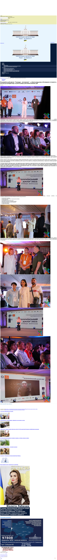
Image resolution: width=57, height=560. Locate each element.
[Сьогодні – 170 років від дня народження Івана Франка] (4, 454)
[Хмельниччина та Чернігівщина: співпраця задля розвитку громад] (4, 418)
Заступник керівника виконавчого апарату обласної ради (11, 70)
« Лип (1, 558)
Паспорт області (6, 65)
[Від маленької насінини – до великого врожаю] (4, 445)
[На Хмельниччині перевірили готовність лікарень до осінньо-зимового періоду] (4, 436)
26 (2, 556)
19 (2, 555)
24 (0, 556)
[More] (18, 405)
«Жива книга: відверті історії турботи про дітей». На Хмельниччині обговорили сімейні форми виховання (19, 429)
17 (0, 555)
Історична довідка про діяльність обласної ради (10, 66)
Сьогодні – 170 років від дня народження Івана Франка (10, 455)
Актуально (4, 79)
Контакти (3, 73)
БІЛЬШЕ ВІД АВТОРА (9, 411)
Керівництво (3, 67)
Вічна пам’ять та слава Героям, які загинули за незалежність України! (15, 409)
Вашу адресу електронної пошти (12, 22)
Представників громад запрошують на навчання (9, 464)
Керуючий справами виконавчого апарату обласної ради (11, 71)
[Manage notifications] (55, 558)
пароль (9, 18)
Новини (3, 63)
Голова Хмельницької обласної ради (9, 68)
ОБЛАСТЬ (3, 64)
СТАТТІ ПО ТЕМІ (3, 411)
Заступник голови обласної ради (8, 69)
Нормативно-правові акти (5, 72)
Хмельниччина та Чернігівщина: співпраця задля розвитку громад (12, 420)
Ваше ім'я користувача (11, 17)
